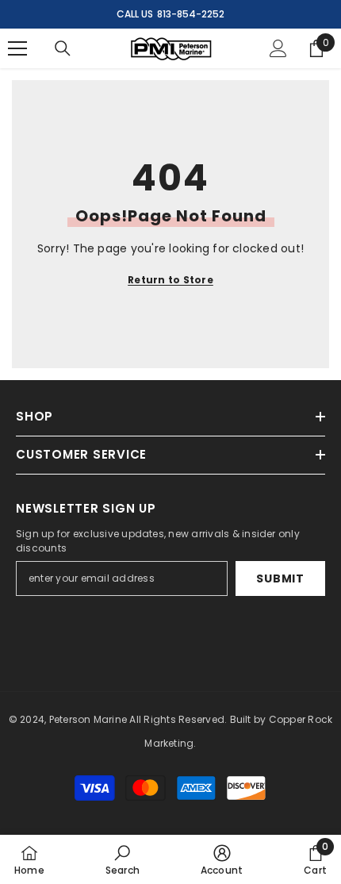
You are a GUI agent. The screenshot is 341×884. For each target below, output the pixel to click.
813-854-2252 (190, 14)
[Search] (62, 48)
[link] (122, 859)
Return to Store (170, 279)
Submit (280, 578)
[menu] (17, 48)
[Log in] (278, 48)
